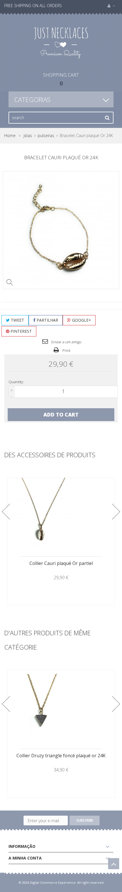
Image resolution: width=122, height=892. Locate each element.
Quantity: (16, 382)
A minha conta (25, 858)
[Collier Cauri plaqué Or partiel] (61, 513)
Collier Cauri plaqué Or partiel (61, 563)
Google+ (81, 320)
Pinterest (20, 331)
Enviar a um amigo (66, 341)
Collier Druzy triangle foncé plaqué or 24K (61, 755)
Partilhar (46, 320)
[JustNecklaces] (61, 42)
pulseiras (46, 136)
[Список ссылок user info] (111, 5)
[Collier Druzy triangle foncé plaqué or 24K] (61, 705)
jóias (28, 136)
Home (10, 136)
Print (66, 350)
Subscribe (84, 820)
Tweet (17, 320)
